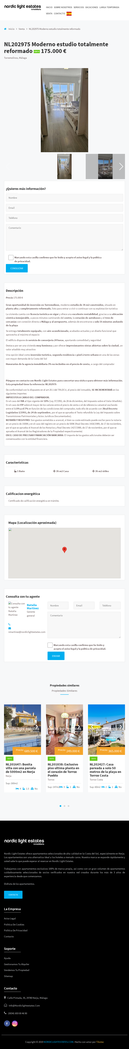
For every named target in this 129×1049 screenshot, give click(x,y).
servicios (79, 7)
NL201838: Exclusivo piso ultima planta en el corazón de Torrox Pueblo (63, 769)
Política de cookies (14, 924)
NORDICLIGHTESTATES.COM (58, 1041)
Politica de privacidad (15, 930)
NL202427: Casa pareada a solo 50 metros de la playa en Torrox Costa (105, 769)
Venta (49, 13)
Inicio (49, 7)
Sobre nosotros (63, 7)
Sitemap (8, 976)
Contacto (59, 13)
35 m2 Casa (62, 471)
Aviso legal (10, 918)
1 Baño (21, 471)
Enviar (56, 656)
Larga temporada (109, 7)
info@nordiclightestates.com (24, 1005)
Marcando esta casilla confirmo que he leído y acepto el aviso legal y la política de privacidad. (57, 259)
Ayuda (7, 958)
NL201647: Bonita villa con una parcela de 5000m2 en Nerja (21, 768)
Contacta (13, 894)
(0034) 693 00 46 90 (17, 1013)
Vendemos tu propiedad (16, 970)
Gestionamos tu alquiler (16, 964)
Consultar (16, 268)
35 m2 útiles (102, 471)
